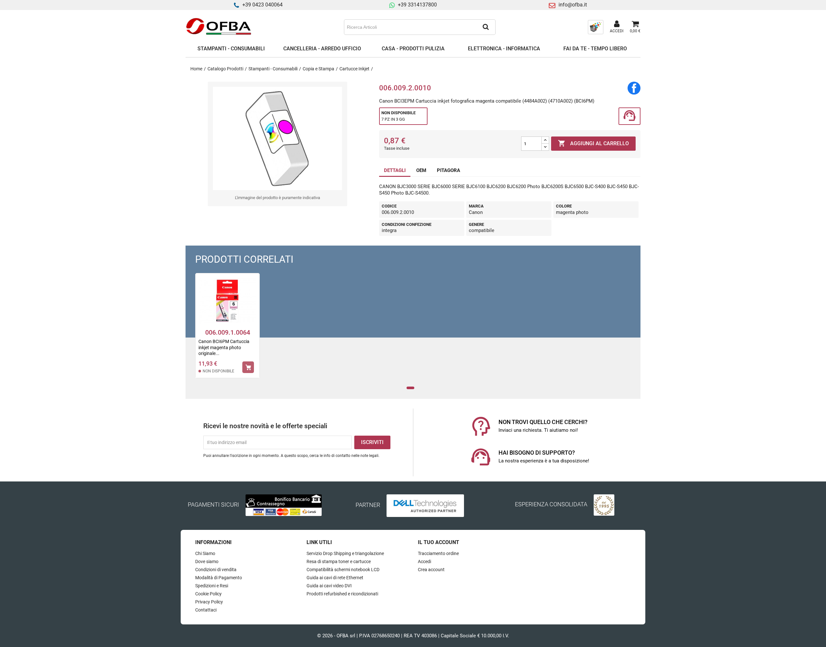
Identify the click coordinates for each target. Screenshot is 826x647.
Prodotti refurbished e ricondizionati (342, 593)
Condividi (634, 88)
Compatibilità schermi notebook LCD (343, 569)
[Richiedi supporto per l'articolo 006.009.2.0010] (629, 116)
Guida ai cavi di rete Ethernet (335, 577)
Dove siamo (206, 561)
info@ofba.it (573, 5)
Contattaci (206, 609)
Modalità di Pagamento (218, 577)
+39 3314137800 (417, 5)
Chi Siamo (205, 553)
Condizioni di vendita (216, 569)
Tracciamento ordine (438, 553)
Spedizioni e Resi (211, 585)
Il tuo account (438, 542)
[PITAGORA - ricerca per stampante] (595, 27)
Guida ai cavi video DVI (329, 585)
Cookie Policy (208, 593)
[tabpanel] (227, 330)
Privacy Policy (209, 601)
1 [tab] (410, 388)
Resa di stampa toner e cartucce (339, 561)
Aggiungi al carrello (593, 143)
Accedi (424, 561)
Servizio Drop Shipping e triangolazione (345, 553)
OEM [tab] (421, 170)
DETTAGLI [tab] (395, 170)
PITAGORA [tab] (448, 170)
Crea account (431, 569)
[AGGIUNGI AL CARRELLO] (248, 367)
